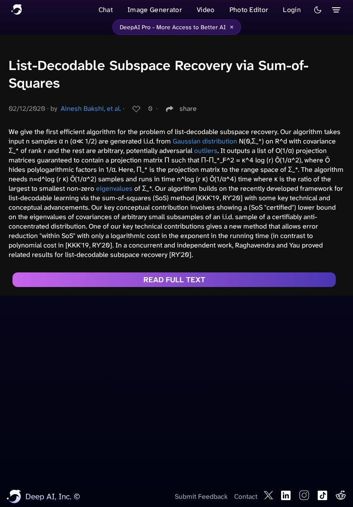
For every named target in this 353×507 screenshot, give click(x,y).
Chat (106, 9)
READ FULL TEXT (174, 280)
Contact (245, 496)
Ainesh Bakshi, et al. (91, 108)
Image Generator (154, 9)
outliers (205, 150)
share (188, 108)
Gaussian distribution (205, 141)
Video (206, 9)
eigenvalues (114, 188)
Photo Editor (249, 9)
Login (292, 9)
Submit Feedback (201, 496)
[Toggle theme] (318, 10)
